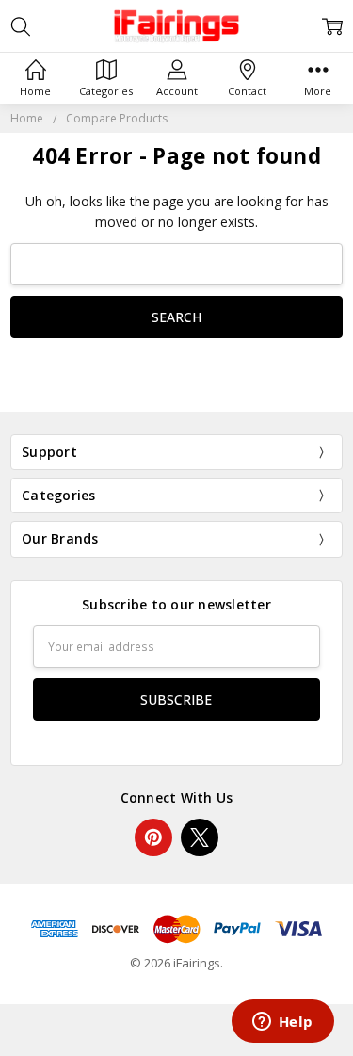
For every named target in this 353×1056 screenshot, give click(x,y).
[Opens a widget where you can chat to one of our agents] (282, 1023)
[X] (199, 837)
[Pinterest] (153, 837)
